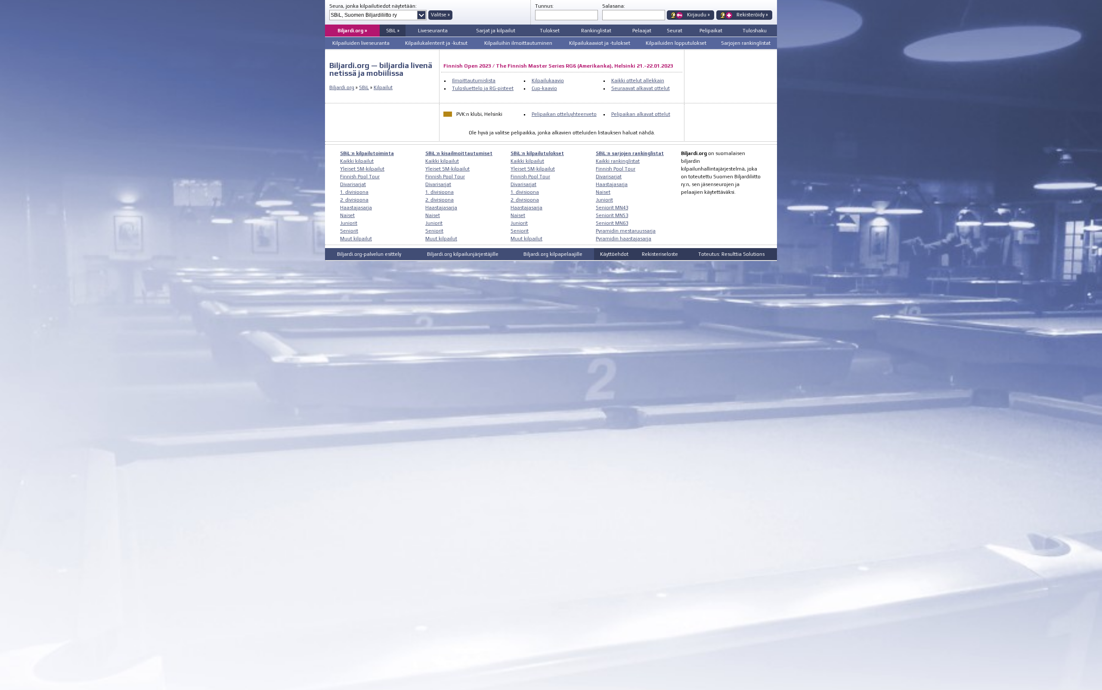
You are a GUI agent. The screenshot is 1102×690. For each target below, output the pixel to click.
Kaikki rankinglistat (618, 161)
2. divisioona (354, 199)
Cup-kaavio (544, 88)
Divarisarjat (353, 184)
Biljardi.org (341, 87)
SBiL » (392, 30)
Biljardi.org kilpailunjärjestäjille (462, 254)
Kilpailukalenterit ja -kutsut (436, 43)
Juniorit (348, 223)
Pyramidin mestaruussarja (626, 230)
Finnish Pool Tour (360, 176)
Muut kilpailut (356, 238)
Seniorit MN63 (612, 223)
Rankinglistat (596, 30)
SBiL (364, 87)
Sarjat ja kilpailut (495, 30)
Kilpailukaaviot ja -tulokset (599, 43)
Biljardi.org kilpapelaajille (552, 254)
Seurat (674, 30)
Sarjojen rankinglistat (746, 43)
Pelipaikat (711, 30)
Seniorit (349, 230)
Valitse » (440, 14)
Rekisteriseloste (660, 254)
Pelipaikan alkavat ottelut (640, 114)
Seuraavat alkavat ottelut (640, 88)
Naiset (347, 215)
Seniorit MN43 (612, 207)
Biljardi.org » (352, 30)
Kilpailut (383, 87)
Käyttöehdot (614, 254)
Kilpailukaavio (548, 80)
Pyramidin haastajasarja (623, 238)
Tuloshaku (755, 30)
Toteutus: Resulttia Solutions (731, 254)
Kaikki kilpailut (357, 161)
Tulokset (550, 30)
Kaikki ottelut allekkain (637, 80)
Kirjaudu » (698, 14)
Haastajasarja (356, 207)
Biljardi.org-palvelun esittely (369, 254)
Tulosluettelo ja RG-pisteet (483, 88)
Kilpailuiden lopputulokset (676, 43)
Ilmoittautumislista (473, 80)
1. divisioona (354, 192)
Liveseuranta (433, 30)
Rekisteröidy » (752, 14)
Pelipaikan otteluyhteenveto (564, 114)
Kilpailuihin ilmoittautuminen (518, 43)
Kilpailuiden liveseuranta (361, 43)
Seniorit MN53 (612, 215)
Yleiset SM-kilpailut (362, 168)
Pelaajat (641, 30)
